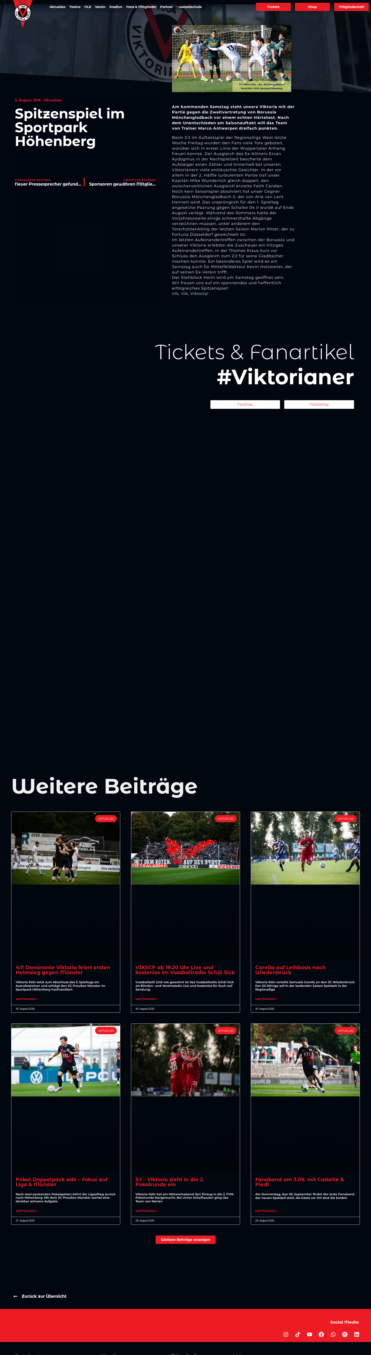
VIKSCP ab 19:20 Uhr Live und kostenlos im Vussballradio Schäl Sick (185, 969)
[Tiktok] (297, 1334)
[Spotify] (344, 1334)
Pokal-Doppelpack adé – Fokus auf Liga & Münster (61, 1182)
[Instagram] (285, 1334)
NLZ (87, 7)
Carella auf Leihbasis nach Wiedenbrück (290, 969)
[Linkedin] (356, 1334)
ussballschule (189, 7)
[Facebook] (321, 1334)
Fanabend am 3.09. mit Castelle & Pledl (299, 1182)
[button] (186, 1240)
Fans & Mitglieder (141, 7)
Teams (75, 7)
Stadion (115, 7)
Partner (166, 7)
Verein (100, 7)
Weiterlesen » (27, 999)
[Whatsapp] (333, 1334)
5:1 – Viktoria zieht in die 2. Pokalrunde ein (169, 1182)
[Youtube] (309, 1334)
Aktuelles (57, 7)
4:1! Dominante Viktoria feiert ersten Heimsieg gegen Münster (63, 969)
